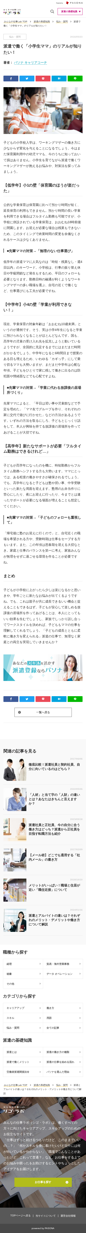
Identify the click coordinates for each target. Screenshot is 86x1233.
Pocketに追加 (43, 78)
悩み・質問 (62, 21)
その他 (10, 983)
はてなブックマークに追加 (59, 78)
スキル (10, 1017)
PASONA (49, 1228)
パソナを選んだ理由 (58, 1071)
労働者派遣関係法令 (18, 1071)
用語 (49, 1017)
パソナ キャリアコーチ (30, 62)
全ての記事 (53, 1027)
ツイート (26, 78)
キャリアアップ (15, 1008)
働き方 (50, 1008)
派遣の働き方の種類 (58, 1052)
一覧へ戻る (43, 712)
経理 (9, 964)
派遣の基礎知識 (42, 21)
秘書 (9, 973)
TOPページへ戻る (20, 1215)
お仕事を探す (43, 1182)
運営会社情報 (68, 1215)
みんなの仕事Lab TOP (15, 21)
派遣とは (12, 1052)
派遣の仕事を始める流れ (60, 1062)
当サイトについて (46, 1215)
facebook (10, 78)
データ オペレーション (59, 973)
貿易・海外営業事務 (58, 964)
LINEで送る (75, 78)
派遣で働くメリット (18, 1062)
